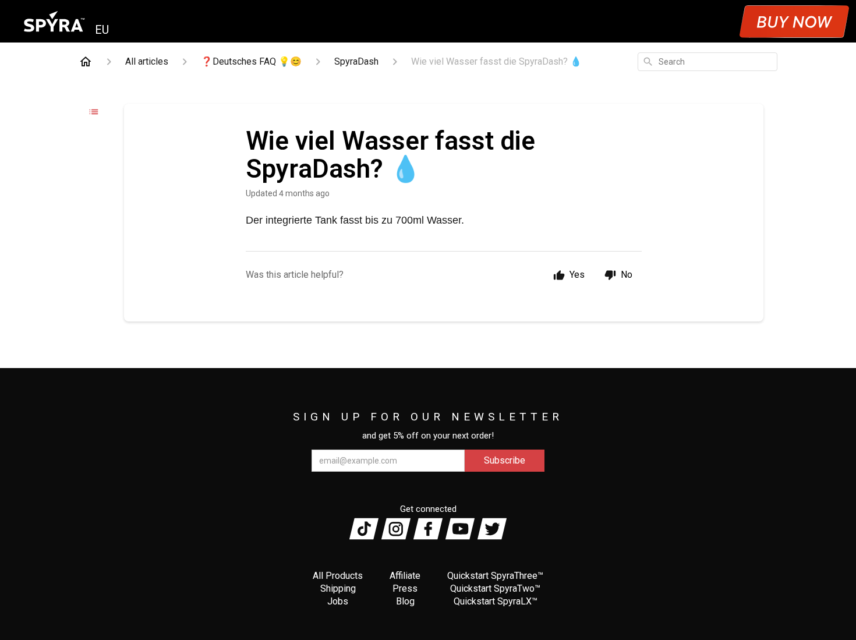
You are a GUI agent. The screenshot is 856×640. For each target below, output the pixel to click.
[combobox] (707, 61)
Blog (405, 601)
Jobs (337, 601)
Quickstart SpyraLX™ (495, 601)
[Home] (86, 62)
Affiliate (405, 575)
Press (405, 588)
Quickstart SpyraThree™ (495, 575)
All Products (338, 575)
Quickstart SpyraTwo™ (495, 588)
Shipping (338, 588)
